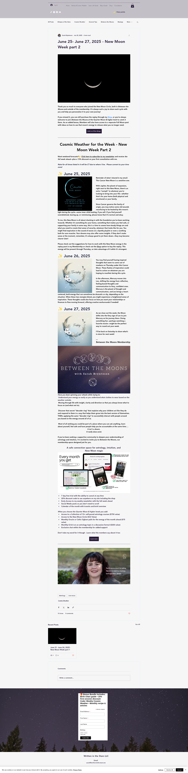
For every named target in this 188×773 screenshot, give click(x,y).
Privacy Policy (77, 770)
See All (138, 624)
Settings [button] (160, 770)
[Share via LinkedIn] (68, 607)
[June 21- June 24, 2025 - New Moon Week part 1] (62, 636)
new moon (72, 595)
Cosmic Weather (79, 22)
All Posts (51, 22)
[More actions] (129, 35)
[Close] (185, 769)
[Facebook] (57, 12)
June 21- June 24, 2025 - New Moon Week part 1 (60, 648)
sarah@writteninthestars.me (96, 763)
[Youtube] (60, 12)
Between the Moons (107, 22)
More (128, 22)
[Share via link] (73, 607)
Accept (179, 770)
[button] (93, 5)
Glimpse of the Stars (63, 22)
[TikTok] (51, 12)
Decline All (169, 770)
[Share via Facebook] (59, 607)
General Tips (93, 22)
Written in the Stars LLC (96, 756)
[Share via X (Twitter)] (63, 607)
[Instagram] (54, 12)
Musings (120, 22)
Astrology (62, 595)
